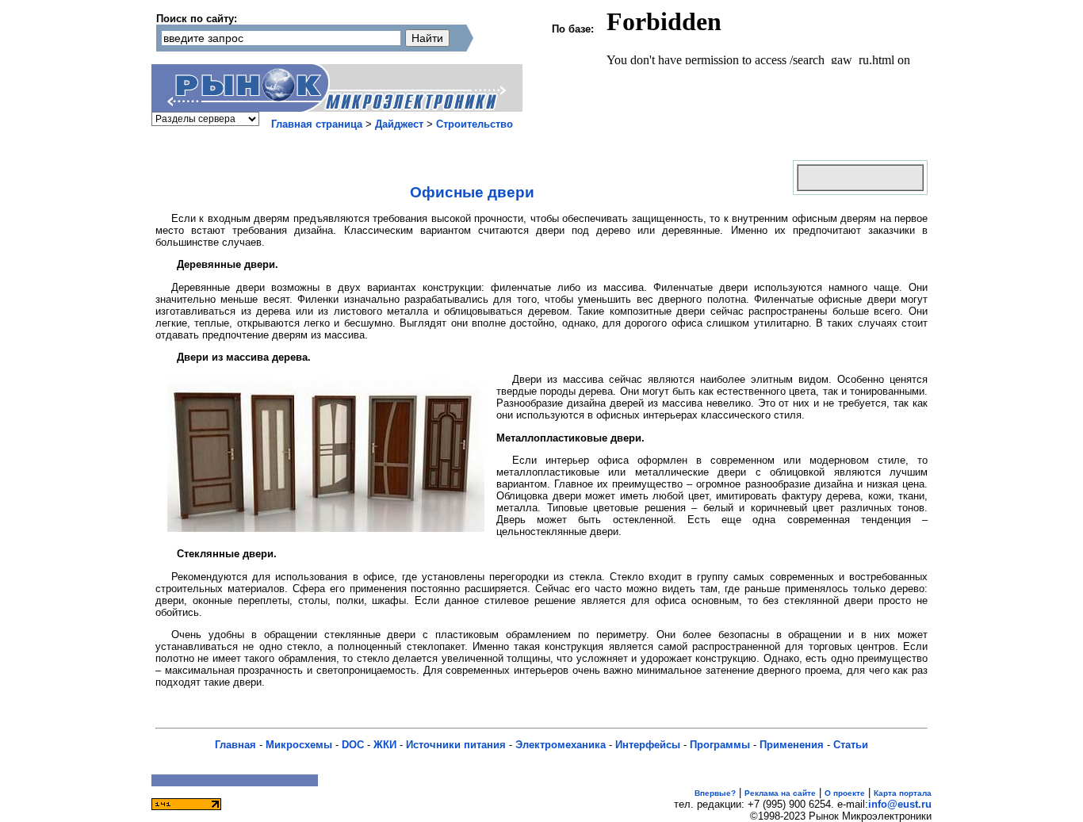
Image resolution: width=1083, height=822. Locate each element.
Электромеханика (560, 745)
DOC (353, 745)
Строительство (474, 124)
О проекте (845, 793)
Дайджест (399, 124)
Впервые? (715, 793)
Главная (235, 745)
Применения (792, 745)
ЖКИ (384, 745)
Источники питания (456, 745)
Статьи (850, 745)
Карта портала (903, 793)
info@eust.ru (900, 804)
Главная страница (316, 124)
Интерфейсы (647, 745)
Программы (720, 745)
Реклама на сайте (780, 793)
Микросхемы (299, 745)
